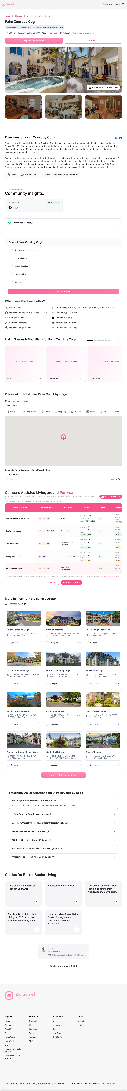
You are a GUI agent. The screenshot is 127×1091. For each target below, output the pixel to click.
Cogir (23, 603)
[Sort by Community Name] (28, 508)
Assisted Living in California (38, 16)
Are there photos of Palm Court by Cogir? (31, 840)
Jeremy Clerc (54, 951)
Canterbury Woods (13, 531)
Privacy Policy (76, 1083)
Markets (77, 411)
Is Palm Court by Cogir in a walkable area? (31, 814)
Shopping (62, 411)
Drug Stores (31, 411)
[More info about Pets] (106, 507)
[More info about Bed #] (89, 507)
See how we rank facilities (110, 576)
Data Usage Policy (109, 1083)
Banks (92, 411)
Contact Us (93, 40)
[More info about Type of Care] (52, 507)
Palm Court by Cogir (14, 568)
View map (52, 33)
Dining (47, 411)
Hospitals (14, 411)
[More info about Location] (72, 507)
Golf (105, 411)
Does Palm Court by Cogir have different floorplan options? (40, 823)
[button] (63, 437)
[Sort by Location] (75, 508)
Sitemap (18, 16)
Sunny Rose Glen (13, 557)
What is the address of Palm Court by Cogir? (33, 857)
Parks (117, 411)
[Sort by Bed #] (92, 508)
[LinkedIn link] (120, 137)
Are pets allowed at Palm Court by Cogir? (31, 831)
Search (114, 479)
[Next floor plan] (120, 340)
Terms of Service (92, 1083)
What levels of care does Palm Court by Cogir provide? (37, 848)
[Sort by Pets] (109, 508)
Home (7, 16)
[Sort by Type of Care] (55, 508)
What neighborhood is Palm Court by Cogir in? (34, 800)
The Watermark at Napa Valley (18, 518)
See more (51, 582)
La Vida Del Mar (12, 544)
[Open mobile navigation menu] (123, 4)
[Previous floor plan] (114, 340)
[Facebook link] (116, 137)
